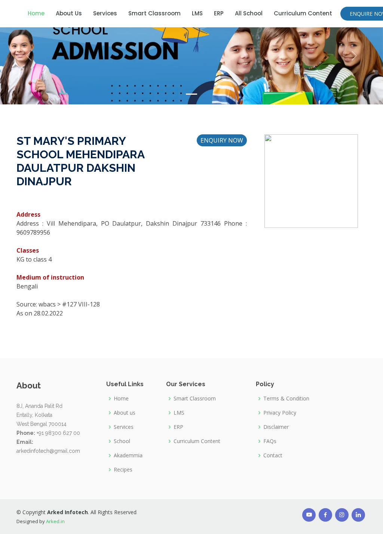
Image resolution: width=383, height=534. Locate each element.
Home (36, 13)
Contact (272, 455)
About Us (69, 13)
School (122, 441)
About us (124, 412)
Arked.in (55, 521)
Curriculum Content (303, 13)
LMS (197, 13)
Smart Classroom (154, 13)
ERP (219, 13)
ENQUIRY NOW (221, 140)
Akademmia (128, 455)
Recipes (123, 469)
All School (249, 13)
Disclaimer (276, 427)
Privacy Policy (279, 412)
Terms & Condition (286, 398)
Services (105, 13)
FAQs (269, 441)
